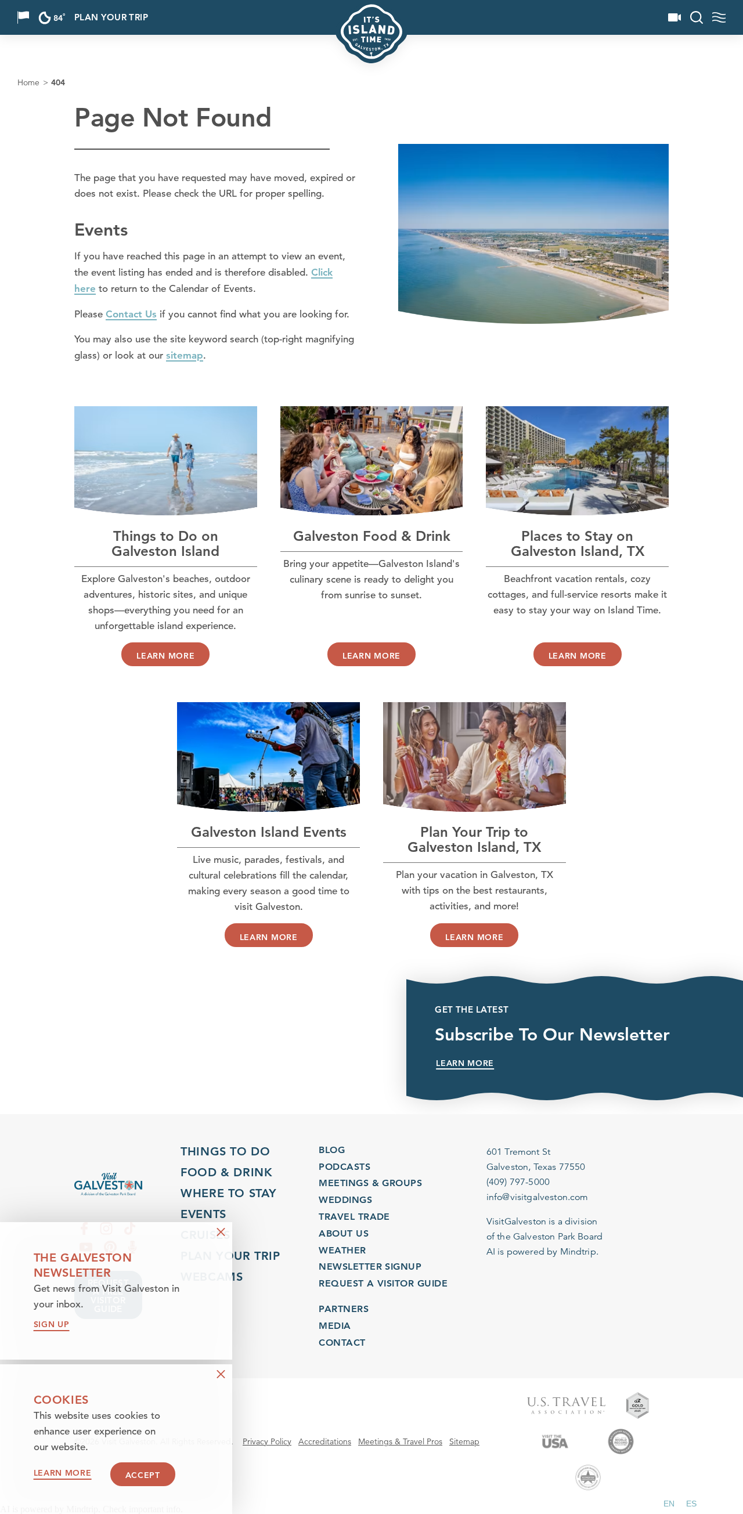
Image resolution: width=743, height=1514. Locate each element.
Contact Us (131, 314)
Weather (342, 1250)
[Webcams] (674, 17)
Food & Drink (226, 1172)
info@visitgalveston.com (537, 1197)
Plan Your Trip (111, 18)
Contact (342, 1341)
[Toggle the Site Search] (696, 17)
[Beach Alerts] (23, 17)
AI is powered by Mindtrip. (542, 1252)
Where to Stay (229, 1193)
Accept (142, 1475)
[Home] (108, 1184)
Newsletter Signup (370, 1267)
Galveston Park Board (558, 1236)
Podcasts (344, 1166)
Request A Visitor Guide (383, 1283)
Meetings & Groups (370, 1183)
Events (203, 1214)
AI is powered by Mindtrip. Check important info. (91, 1509)
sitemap (184, 355)
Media (335, 1325)
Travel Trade (354, 1216)
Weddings (345, 1200)
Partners (344, 1308)
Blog (332, 1149)
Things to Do (225, 1151)
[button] (669, 1503)
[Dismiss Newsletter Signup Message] (221, 1232)
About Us (344, 1233)
